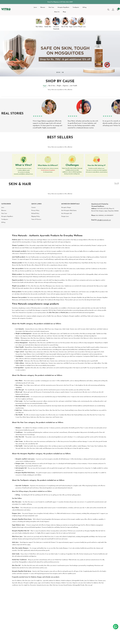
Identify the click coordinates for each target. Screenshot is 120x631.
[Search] (108, 9)
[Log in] (113, 9)
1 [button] (57, 72)
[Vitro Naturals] (39, 21)
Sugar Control (73, 26)
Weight (59, 85)
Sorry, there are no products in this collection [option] (60, 89)
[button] (13, 53)
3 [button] (60, 72)
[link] (23, 165)
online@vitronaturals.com (104, 220)
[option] (39, 22)
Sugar (44, 85)
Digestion (65, 85)
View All (116, 183)
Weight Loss (82, 26)
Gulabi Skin (47, 26)
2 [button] (59, 72)
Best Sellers (39, 26)
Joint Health (73, 85)
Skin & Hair (64, 26)
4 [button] (62, 72)
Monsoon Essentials (56, 28)
